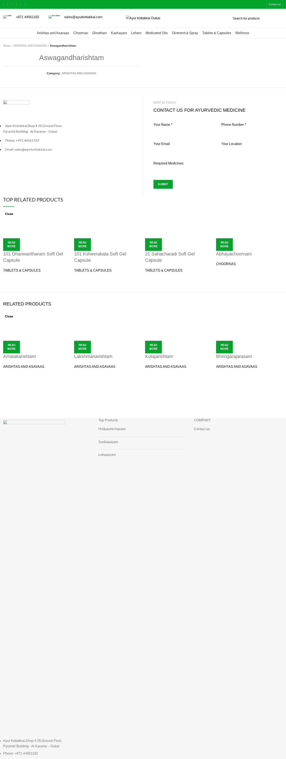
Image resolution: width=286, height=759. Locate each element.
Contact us (202, 429)
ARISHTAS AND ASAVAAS (30, 45)
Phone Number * (233, 124)
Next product (281, 46)
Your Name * (162, 124)
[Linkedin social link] (19, 4)
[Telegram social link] (23, 4)
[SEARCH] (279, 18)
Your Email (161, 144)
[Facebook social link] (5, 4)
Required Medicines (168, 163)
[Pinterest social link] (14, 4)
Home (6, 45)
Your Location (231, 144)
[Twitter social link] (10, 4)
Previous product (272, 46)
